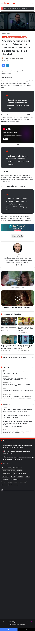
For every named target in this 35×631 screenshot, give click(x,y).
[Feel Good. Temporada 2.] (9, 321)
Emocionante (5, 476)
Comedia (19, 470)
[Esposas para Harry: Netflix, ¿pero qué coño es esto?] (26, 321)
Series (24, 37)
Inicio (4, 33)
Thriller (11, 485)
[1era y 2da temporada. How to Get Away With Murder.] (26, 339)
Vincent (6, 58)
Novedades (5, 479)
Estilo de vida (20, 476)
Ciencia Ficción (18, 236)
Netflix (8, 33)
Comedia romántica (6, 473)
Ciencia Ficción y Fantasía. (8, 470)
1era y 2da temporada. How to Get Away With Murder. (25, 347)
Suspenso (4, 485)
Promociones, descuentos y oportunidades (15, 8)
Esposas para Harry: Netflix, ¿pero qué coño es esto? (25, 328)
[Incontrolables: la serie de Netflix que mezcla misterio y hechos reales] (9, 339)
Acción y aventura (6, 467)
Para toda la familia (14, 479)
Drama (15, 473)
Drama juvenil (22, 473)
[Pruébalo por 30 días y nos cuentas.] (17, 228)
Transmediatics (21, 624)
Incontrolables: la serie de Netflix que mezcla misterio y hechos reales (9, 347)
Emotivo (13, 476)
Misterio (27, 476)
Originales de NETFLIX (14, 37)
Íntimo (16, 485)
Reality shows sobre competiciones (10, 482)
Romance (23, 482)
